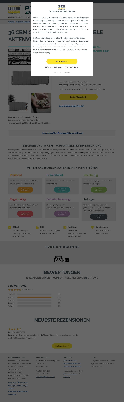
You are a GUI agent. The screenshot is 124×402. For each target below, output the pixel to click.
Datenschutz (57, 72)
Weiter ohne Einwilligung (53, 67)
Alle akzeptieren (62, 61)
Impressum (67, 72)
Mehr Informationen (72, 67)
